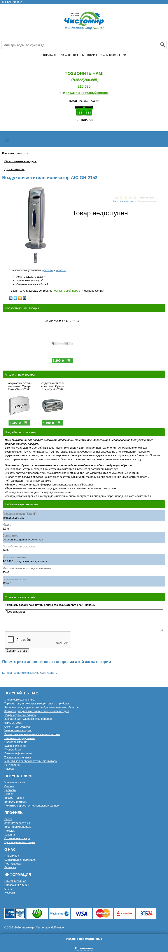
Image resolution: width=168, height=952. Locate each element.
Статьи (8, 888)
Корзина (9, 834)
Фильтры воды (13, 722)
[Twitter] (15, 297)
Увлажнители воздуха (18, 730)
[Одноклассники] (20, 297)
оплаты (61, 270)
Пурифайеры (12, 749)
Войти (8, 819)
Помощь (9, 830)
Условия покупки (14, 782)
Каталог (7, 672)
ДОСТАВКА (60, 55)
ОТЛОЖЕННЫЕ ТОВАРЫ (82, 55)
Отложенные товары (17, 838)
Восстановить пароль (17, 826)
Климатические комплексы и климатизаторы (32, 734)
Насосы (9, 768)
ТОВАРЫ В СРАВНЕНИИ (112, 55)
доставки (47, 270)
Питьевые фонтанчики (18, 753)
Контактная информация (20, 859)
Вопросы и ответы (15, 801)
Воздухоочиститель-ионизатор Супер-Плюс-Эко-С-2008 (19, 386)
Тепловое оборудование (19, 738)
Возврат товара (14, 797)
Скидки (8, 794)
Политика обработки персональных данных (31, 805)
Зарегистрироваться (17, 823)
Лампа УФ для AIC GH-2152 (62, 321)
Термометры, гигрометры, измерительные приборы (36, 703)
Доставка (10, 790)
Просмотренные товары (19, 842)
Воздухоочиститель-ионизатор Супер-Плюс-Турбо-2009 (52, 386)
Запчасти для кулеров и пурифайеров (28, 718)
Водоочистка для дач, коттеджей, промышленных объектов (41, 707)
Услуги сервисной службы (20, 715)
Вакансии (10, 867)
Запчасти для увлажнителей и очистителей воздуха (36, 711)
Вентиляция (12, 765)
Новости (9, 892)
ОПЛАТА (48, 55)
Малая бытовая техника (19, 699)
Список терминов (15, 881)
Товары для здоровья (17, 757)
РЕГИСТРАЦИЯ (89, 100)
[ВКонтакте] (11, 297)
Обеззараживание (15, 741)
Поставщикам (12, 863)
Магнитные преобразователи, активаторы (30, 761)
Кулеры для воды (15, 745)
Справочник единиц (16, 885)
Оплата (9, 786)
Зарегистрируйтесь (123, 201)
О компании (11, 856)
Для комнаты (14, 169)
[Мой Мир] (24, 297)
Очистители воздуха (20, 161)
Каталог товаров (15, 153)
